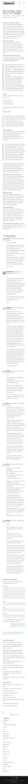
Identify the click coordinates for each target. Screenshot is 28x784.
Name (4, 601)
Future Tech (6, 17)
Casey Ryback (6, 665)
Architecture (6, 720)
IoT (3, 740)
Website (5, 613)
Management (6, 744)
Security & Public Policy (8, 762)
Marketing (5, 746)
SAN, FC (5, 760)
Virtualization (6, 771)
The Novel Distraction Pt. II (9, 690)
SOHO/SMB (5, 764)
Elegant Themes (14, 780)
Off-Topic (5, 755)
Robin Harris (7, 15)
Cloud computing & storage (9, 724)
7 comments (13, 17)
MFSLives (17, 196)
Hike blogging (6, 735)
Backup (4, 722)
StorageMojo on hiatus (15, 642)
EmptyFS (11, 196)
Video (4, 768)
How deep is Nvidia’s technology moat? (12, 688)
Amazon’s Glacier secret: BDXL (16, 653)
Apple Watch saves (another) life (10, 703)
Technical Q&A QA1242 (9, 57)
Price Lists (5, 757)
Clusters (5, 727)
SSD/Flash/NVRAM (7, 766)
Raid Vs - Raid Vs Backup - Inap (10, 677)
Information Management (9, 738)
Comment (5, 586)
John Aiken (5, 667)
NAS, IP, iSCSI (6, 751)
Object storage (6, 753)
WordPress (14, 782)
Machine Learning (7, 742)
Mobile (4, 749)
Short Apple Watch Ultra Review (10, 693)
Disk (4, 729)
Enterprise (5, 731)
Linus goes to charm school (9, 697)
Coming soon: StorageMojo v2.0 (10, 705)
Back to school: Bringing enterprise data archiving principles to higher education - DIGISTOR (13, 652)
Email (4, 607)
